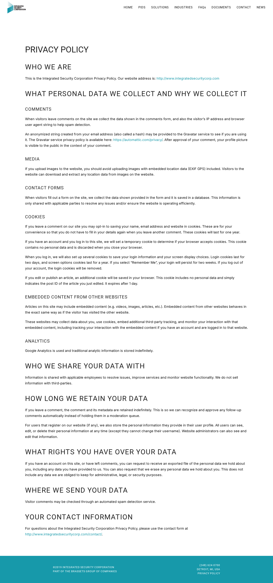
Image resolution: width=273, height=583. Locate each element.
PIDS (142, 7)
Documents (221, 7)
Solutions (160, 7)
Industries (183, 7)
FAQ (202, 7)
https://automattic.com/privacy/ (137, 140)
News (261, 7)
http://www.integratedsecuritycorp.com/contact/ (63, 534)
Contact (244, 7)
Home (128, 7)
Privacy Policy (209, 573)
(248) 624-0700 (209, 565)
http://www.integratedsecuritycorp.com (188, 78)
